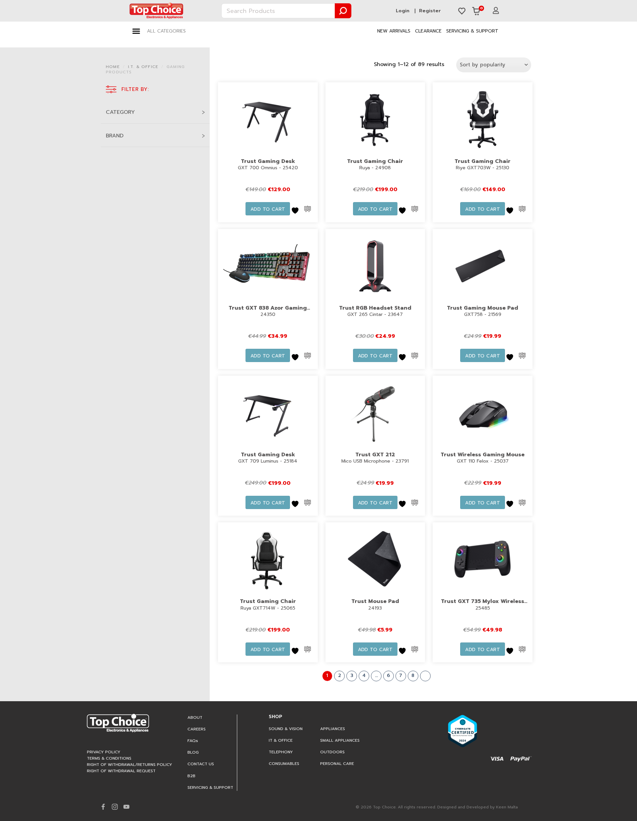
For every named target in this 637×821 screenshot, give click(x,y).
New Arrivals (393, 31)
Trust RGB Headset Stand (375, 308)
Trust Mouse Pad (375, 601)
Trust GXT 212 (375, 455)
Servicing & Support (472, 31)
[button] (159, 31)
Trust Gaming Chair (375, 161)
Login (402, 10)
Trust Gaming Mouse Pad (482, 308)
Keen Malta (507, 807)
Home (113, 67)
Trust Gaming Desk (268, 161)
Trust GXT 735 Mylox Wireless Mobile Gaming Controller (482, 605)
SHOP (275, 716)
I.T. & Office (143, 67)
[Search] (343, 10)
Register (430, 10)
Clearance (428, 31)
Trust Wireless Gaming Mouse (483, 455)
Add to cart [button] (267, 209)
